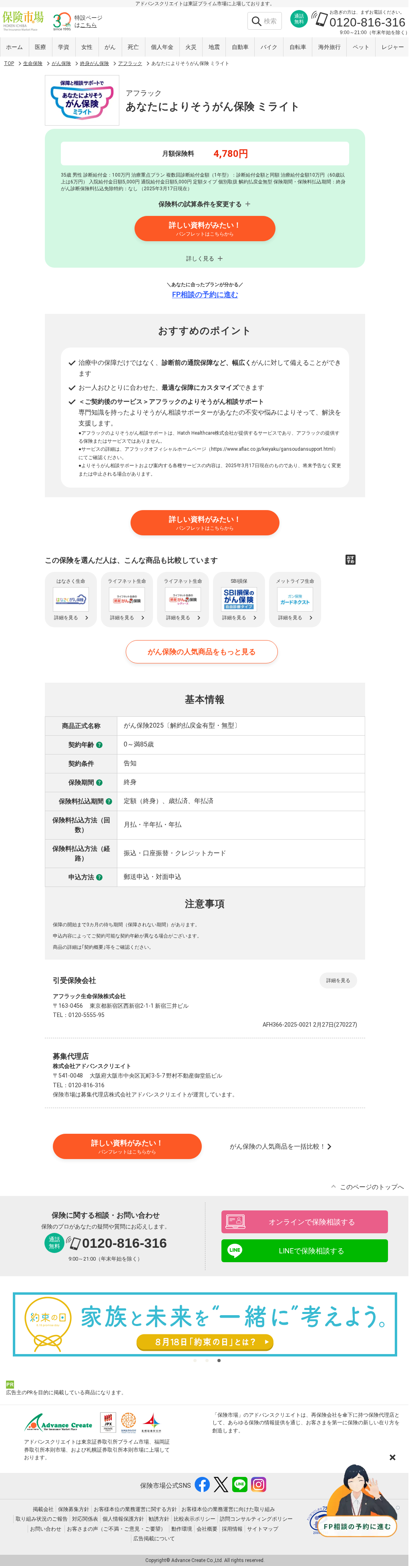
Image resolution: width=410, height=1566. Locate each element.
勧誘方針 (159, 1519)
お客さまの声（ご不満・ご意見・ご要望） (116, 1529)
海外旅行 (329, 47)
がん (110, 47)
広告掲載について (154, 1538)
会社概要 (207, 1529)
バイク (269, 47)
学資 (63, 47)
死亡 (133, 47)
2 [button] (207, 1360)
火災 (191, 47)
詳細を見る (338, 980)
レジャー (393, 47)
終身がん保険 (94, 63)
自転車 (297, 47)
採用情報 (232, 1529)
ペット (361, 47)
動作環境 (181, 1529)
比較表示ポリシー (194, 1519)
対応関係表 (85, 1519)
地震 (214, 47)
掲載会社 (43, 1509)
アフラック (130, 63)
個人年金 (162, 47)
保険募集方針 (73, 1509)
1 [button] (195, 1360)
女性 (86, 47)
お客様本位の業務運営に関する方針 (135, 1509)
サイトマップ (262, 1529)
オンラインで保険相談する (312, 1222)
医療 (40, 47)
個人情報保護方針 (123, 1519)
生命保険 (32, 63)
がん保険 (61, 63)
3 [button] (219, 1360)
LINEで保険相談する (311, 1251)
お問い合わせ (45, 1529)
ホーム (14, 47)
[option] (205, 1324)
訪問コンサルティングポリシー (256, 1519)
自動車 (240, 47)
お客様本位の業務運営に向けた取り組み (228, 1509)
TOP (9, 63)
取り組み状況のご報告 (42, 1519)
